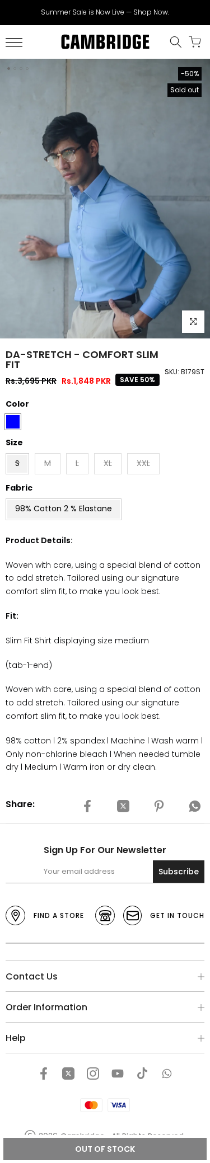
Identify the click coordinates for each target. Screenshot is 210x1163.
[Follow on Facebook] (43, 1073)
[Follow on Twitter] (68, 1073)
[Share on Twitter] (123, 806)
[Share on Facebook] (87, 806)
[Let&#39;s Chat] (167, 1073)
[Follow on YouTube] (117, 1073)
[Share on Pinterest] (159, 806)
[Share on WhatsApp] (194, 806)
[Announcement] (105, 12)
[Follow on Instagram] (93, 1073)
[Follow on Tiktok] (142, 1073)
